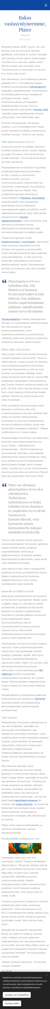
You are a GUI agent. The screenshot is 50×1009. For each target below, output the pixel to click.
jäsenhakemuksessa (26, 800)
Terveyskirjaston (10, 319)
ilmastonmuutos (10, 241)
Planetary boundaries (32, 197)
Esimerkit (40, 698)
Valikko (46, 5)
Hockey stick (41, 109)
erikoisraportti (38, 86)
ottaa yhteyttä (24, 804)
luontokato (28, 241)
